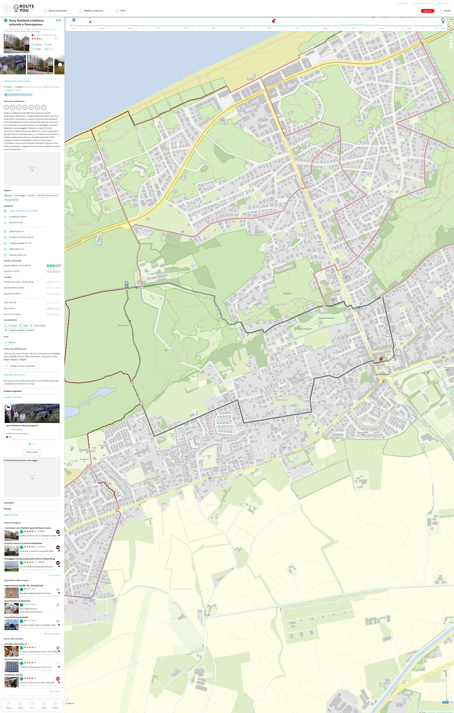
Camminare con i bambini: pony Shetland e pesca (27, 528)
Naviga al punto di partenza (22, 366)
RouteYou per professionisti (423, 3)
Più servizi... (55, 691)
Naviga (9, 708)
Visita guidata (402, 3)
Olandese (55, 87)
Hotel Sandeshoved (13, 659)
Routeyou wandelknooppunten (45, 35)
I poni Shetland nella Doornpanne (22, 425)
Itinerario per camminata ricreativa (14, 29)
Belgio (28, 29)
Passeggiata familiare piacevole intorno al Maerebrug (29, 559)
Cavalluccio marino (13, 675)
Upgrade (428, 11)
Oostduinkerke (11, 200)
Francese (37, 87)
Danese (28, 87)
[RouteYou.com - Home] (24, 8)
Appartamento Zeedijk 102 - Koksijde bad (23, 585)
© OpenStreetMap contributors (444, 712)
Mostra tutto (32, 452)
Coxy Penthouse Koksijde (16, 617)
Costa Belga (20, 195)
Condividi (44, 708)
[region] (259, 365)
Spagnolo (9, 90)
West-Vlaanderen (37, 29)
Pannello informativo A (48, 195)
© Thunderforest (430, 712)
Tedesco (18, 90)
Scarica (32, 708)
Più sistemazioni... (53, 633)
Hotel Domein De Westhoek (17, 601)
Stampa (20, 708)
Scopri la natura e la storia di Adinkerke (23, 543)
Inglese (46, 87)
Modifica (55, 708)
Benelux (46, 29)
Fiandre (31, 195)
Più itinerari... (55, 575)
